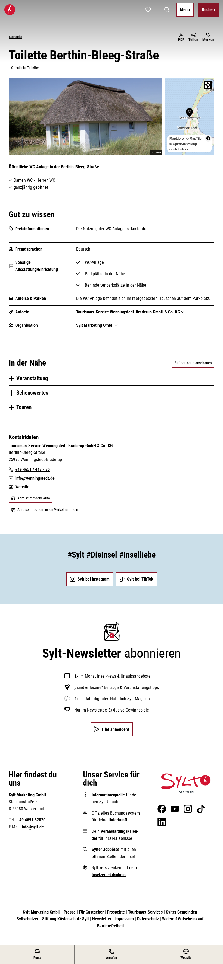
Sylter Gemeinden (181, 912)
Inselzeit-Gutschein (109, 874)
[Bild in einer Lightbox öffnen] (185, 783)
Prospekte (116, 912)
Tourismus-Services (145, 912)
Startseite (15, 37)
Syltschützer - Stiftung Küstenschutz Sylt (53, 918)
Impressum (124, 918)
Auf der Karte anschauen (193, 363)
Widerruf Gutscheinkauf (182, 918)
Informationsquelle (108, 795)
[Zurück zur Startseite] (9, 9)
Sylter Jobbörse (105, 849)
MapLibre (176, 138)
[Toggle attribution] (208, 138)
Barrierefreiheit (110, 925)
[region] (189, 116)
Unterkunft (118, 819)
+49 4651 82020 (31, 819)
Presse (70, 912)
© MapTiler (194, 138)
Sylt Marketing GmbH (41, 912)
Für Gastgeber (91, 912)
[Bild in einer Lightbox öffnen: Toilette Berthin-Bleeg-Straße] (85, 116)
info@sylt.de (33, 827)
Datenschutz (148, 918)
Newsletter (101, 918)
